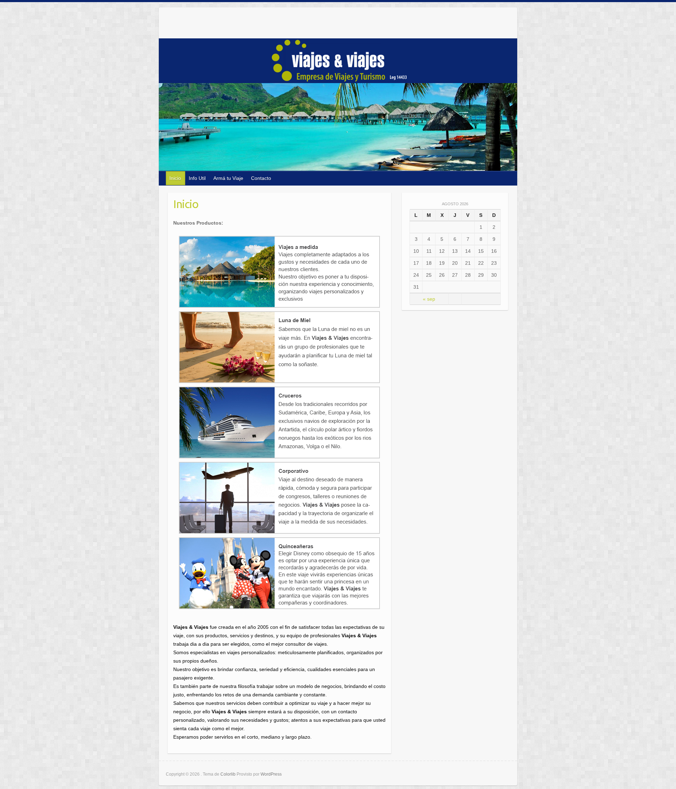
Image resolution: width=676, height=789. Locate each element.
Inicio (175, 178)
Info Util (197, 178)
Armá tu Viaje (228, 178)
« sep (429, 299)
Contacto (261, 178)
